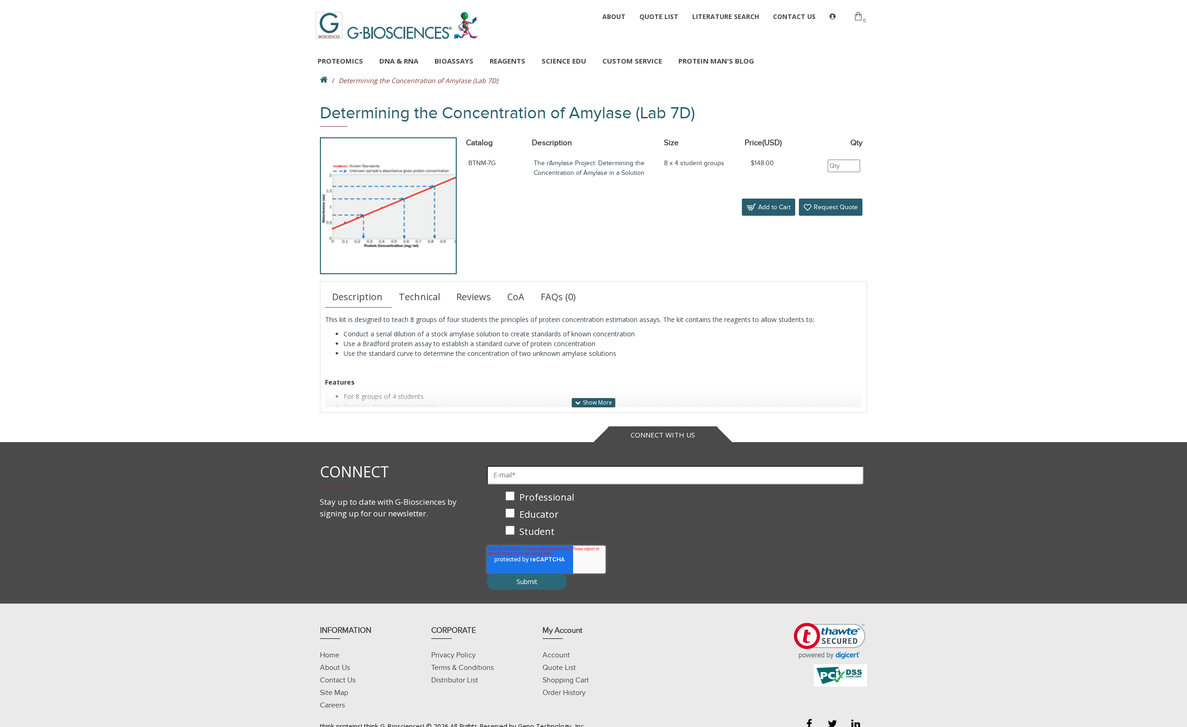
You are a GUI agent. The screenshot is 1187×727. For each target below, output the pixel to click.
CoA (515, 296)
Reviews (473, 296)
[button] (829, 641)
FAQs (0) (558, 296)
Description (357, 296)
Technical (419, 296)
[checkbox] (675, 515)
